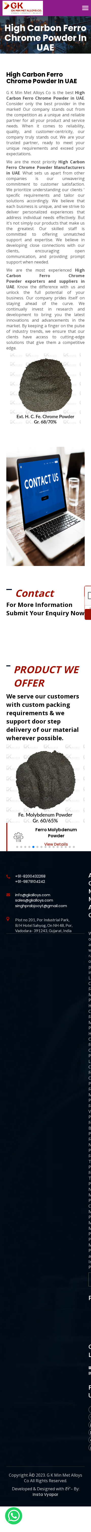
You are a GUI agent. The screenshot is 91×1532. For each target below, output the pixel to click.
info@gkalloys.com (32, 895)
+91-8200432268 (30, 876)
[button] (17, 847)
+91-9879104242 (30, 881)
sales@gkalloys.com (34, 900)
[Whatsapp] (13, 1515)
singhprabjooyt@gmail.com (41, 905)
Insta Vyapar (45, 1494)
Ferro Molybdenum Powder (56, 833)
